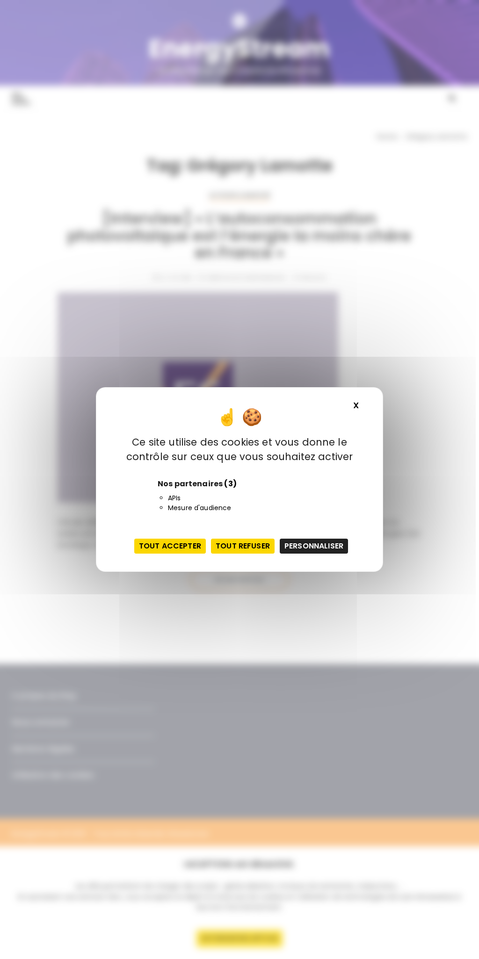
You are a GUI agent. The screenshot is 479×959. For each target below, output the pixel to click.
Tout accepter (170, 546)
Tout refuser (243, 546)
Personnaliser (313, 546)
